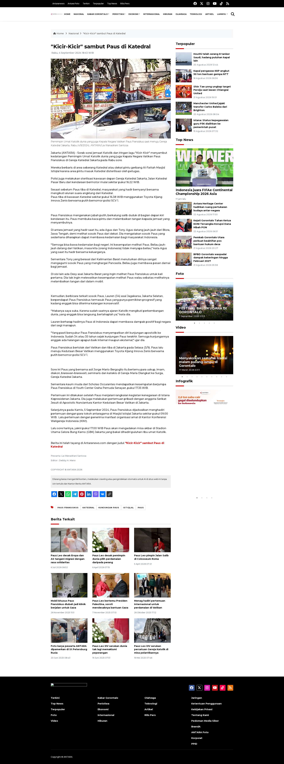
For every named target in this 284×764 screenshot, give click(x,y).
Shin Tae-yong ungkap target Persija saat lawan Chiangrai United (212, 90)
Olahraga (181, 14)
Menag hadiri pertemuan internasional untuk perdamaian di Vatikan (149, 604)
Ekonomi (133, 14)
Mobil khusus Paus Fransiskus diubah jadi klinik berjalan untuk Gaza (68, 604)
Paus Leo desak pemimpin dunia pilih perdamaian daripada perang (108, 559)
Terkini (86, 3)
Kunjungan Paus (108, 507)
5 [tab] (214, 323)
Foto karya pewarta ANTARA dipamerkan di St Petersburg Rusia (69, 649)
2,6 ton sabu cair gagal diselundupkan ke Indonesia (202, 484)
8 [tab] (216, 376)
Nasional (79, 14)
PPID (194, 743)
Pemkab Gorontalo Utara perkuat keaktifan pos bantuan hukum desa (208, 241)
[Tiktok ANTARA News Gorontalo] (221, 3)
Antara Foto (73, 3)
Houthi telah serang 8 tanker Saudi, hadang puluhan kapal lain (211, 57)
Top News (112, 3)
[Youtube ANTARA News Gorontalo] (215, 3)
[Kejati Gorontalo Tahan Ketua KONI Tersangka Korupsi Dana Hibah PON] (184, 225)
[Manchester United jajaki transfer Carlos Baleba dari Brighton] (184, 108)
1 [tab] (194, 323)
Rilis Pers (124, 3)
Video (181, 327)
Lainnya (221, 14)
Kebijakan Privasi (201, 709)
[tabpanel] (204, 301)
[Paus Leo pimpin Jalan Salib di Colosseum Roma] (152, 539)
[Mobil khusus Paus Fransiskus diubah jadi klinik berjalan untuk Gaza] (69, 585)
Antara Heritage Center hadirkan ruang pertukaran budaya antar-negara (210, 207)
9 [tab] (221, 376)
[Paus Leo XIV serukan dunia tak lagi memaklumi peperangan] (110, 630)
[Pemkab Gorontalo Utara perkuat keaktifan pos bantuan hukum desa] (184, 242)
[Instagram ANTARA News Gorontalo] (208, 3)
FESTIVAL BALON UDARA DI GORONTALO (203, 310)
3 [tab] (204, 323)
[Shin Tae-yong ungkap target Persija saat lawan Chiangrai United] (184, 91)
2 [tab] (199, 323)
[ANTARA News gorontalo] (56, 14)
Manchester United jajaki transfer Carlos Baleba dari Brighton (210, 107)
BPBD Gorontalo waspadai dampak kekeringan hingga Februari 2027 (210, 258)
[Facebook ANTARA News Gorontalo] (195, 3)
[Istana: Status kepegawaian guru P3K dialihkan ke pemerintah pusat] (184, 124)
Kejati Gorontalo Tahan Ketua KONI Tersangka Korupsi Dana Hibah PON (212, 224)
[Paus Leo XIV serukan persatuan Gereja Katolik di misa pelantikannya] (152, 630)
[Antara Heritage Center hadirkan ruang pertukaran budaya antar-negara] (184, 208)
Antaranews (58, 3)
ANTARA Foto (200, 732)
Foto (180, 274)
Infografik (184, 381)
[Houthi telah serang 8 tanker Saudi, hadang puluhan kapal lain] (184, 58)
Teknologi (196, 14)
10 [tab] (226, 376)
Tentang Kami (200, 715)
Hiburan (167, 14)
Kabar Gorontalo (97, 14)
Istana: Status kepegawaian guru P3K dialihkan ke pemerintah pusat (210, 124)
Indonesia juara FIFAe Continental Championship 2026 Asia (204, 192)
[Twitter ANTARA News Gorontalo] (201, 3)
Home (67, 14)
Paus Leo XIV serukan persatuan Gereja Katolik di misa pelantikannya (151, 649)
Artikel (209, 14)
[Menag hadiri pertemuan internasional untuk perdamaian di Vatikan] (152, 585)
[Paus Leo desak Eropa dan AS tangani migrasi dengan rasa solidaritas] (69, 539)
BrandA (196, 726)
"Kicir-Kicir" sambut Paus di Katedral (104, 33)
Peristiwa (118, 14)
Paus (141, 507)
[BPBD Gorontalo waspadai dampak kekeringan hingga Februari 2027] (184, 259)
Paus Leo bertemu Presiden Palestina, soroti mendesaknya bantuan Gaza (110, 604)
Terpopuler (98, 3)
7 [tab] (211, 376)
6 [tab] (207, 376)
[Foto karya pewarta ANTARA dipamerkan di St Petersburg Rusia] (69, 630)
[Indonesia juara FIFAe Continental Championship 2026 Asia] (204, 167)
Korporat (196, 738)
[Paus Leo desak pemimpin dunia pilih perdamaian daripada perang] (110, 539)
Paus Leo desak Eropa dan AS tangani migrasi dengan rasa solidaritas (67, 559)
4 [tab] (209, 323)
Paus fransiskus (68, 507)
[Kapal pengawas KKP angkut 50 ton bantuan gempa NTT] (184, 75)
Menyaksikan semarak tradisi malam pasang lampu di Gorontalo (203, 362)
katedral (89, 507)
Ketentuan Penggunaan (206, 703)
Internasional (151, 14)
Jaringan (196, 697)
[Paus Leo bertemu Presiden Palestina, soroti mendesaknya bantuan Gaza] (110, 585)
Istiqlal (128, 507)
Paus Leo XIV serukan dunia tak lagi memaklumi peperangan (109, 649)
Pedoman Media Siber (205, 720)
